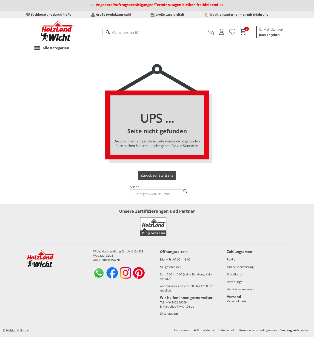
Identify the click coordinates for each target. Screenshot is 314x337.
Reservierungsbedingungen (258, 330)
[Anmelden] (221, 32)
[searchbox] (147, 32)
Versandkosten (237, 301)
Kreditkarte (234, 274)
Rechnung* (234, 282)
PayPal (231, 259)
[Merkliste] (232, 32)
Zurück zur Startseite (157, 175)
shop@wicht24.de (182, 306)
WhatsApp (170, 314)
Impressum (182, 330)
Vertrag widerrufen (294, 330)
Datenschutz (227, 330)
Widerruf (209, 330)
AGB (196, 330)
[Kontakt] (211, 32)
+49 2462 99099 (176, 302)
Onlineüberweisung (240, 267)
